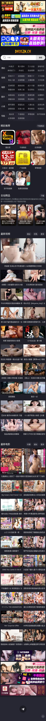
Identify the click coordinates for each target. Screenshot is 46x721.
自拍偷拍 (21, 76)
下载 (42, 195)
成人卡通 (31, 85)
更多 (42, 234)
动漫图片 (41, 95)
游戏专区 (41, 66)
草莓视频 (31, 114)
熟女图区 (31, 99)
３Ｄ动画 (41, 76)
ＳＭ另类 (41, 80)
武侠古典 (41, 104)
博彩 (3, 68)
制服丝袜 (11, 89)
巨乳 (35, 234)
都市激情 (11, 104)
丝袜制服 (21, 80)
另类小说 (21, 109)
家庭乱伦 (21, 104)
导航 (3, 116)
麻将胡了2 (11, 70)
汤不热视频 (41, 114)
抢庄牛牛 (41, 70)
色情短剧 (21, 118)
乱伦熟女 (31, 89)
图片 (3, 96)
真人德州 (21, 66)
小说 (3, 106)
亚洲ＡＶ (11, 76)
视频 (3, 77)
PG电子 (11, 66)
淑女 (35, 444)
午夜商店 (21, 114)
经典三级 (21, 89)
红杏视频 (11, 118)
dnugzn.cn (23, 51)
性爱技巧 (41, 109)
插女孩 (11, 114)
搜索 (40, 57)
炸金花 (21, 70)
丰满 (28, 444)
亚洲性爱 (11, 85)
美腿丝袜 (11, 99)
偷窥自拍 (11, 95)
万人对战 (31, 66)
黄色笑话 (31, 109)
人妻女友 (31, 104)
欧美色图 (31, 95)
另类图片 (41, 99)
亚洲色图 (21, 95)
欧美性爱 (41, 85)
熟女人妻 (11, 80)
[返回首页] (43, 716)
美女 (28, 234)
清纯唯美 (21, 99)
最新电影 (5, 444)
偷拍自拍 (21, 85)
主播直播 (31, 80)
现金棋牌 (31, 70)
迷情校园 (11, 109)
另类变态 (41, 89)
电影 (3, 87)
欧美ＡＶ (31, 76)
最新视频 (5, 233)
